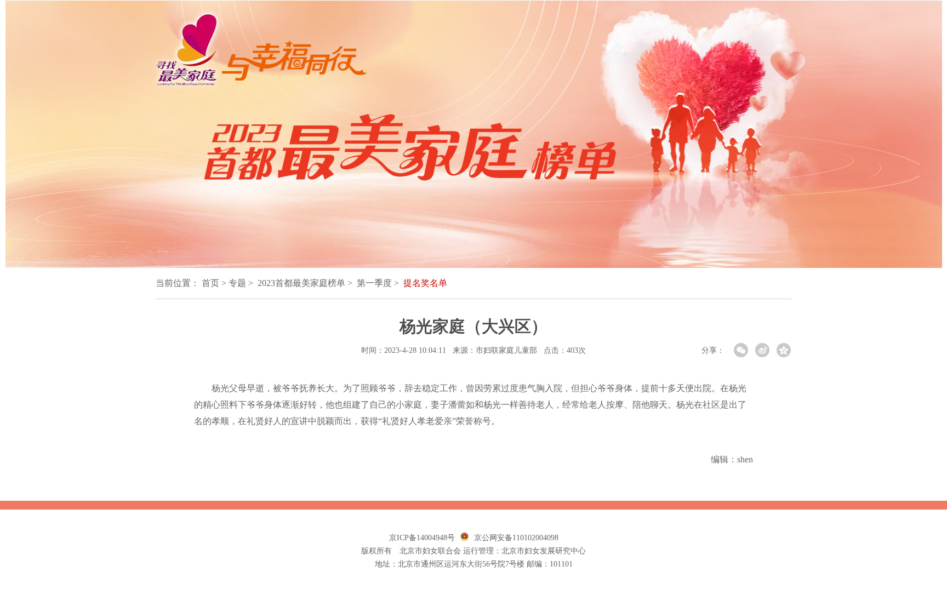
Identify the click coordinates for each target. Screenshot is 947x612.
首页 (210, 283)
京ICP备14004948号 (422, 538)
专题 (237, 283)
